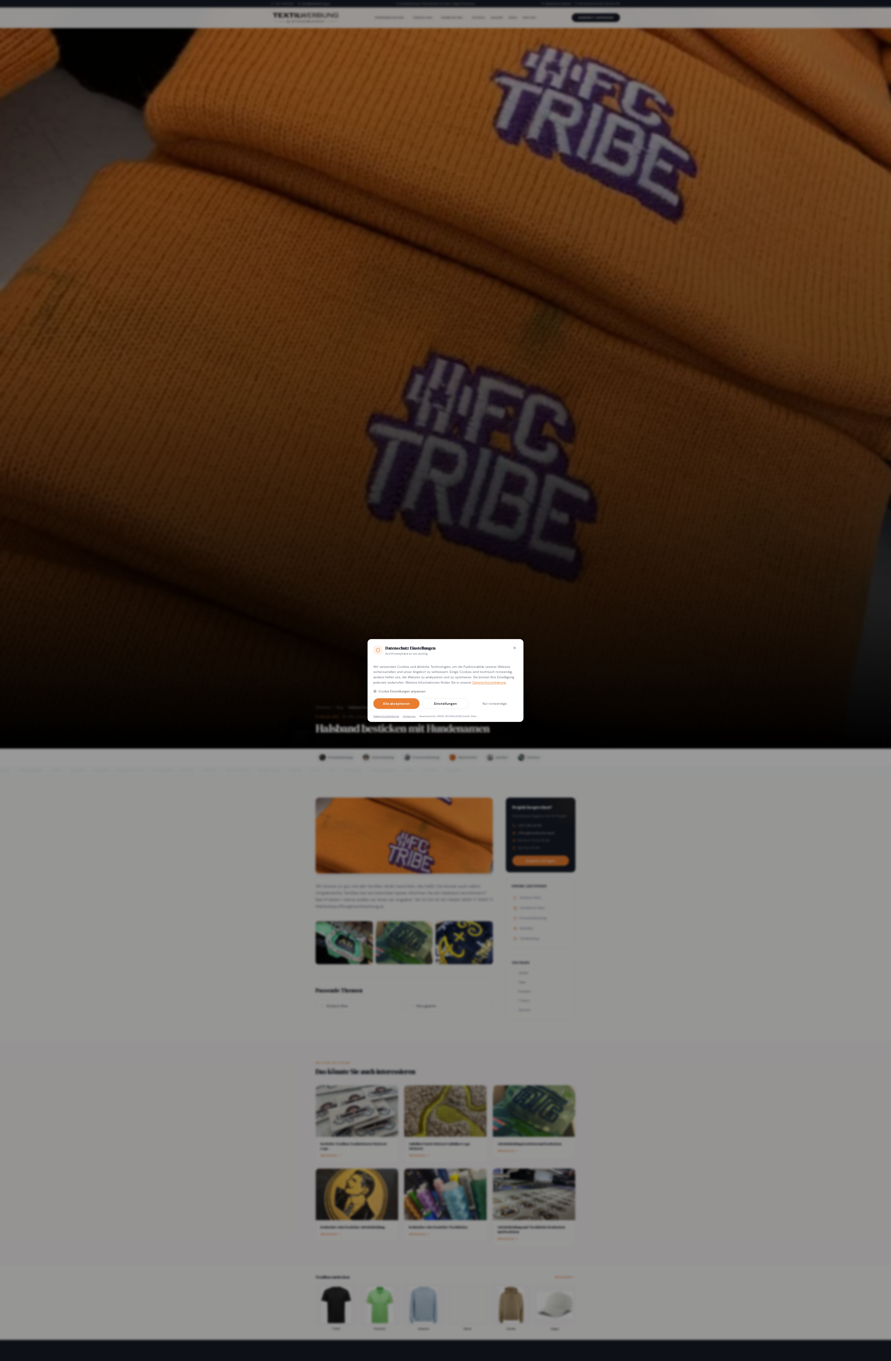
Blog (339, 707)
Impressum (409, 716)
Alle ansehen (563, 1277)
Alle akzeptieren (396, 704)
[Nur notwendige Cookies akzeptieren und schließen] (515, 648)
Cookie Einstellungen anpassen (402, 691)
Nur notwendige (495, 704)
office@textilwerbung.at (316, 3)
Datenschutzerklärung (489, 682)
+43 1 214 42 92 (284, 3)
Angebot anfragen (595, 17)
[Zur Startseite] (305, 17)
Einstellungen (445, 704)
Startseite (323, 707)
